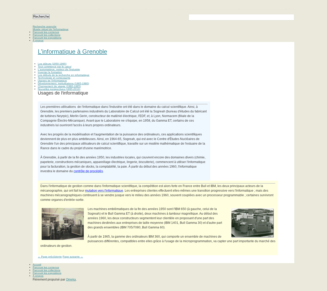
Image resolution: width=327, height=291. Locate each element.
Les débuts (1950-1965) (52, 63)
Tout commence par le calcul (54, 66)
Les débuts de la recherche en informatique (63, 75)
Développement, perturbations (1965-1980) (63, 83)
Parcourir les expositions (47, 37)
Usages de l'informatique (52, 80)
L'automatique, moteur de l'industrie (59, 69)
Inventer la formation (50, 72)
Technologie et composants (54, 77)
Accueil (37, 264)
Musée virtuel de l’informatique (50, 29)
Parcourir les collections (46, 34)
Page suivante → (73, 256)
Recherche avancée (44, 26)
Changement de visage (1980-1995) (59, 86)
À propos (38, 40)
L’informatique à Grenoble (72, 51)
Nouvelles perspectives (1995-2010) (59, 89)
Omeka (71, 279)
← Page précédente (50, 256)
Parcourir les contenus (46, 32)
